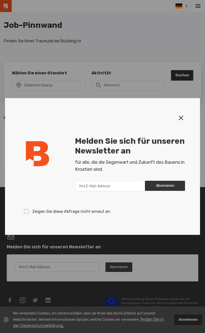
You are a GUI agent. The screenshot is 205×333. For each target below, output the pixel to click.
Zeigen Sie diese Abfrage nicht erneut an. (71, 211)
